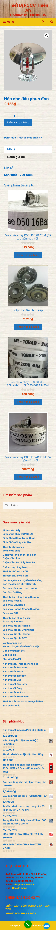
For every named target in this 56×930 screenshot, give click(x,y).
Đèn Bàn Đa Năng (12, 592)
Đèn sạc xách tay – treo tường (20, 588)
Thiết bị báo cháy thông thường (21, 597)
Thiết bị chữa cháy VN (15, 575)
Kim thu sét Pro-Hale (15, 667)
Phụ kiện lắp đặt (12, 659)
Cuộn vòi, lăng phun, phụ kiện (19, 554)
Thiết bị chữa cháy (13, 547)
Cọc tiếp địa (9, 654)
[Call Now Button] (28, 924)
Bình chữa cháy (11, 530)
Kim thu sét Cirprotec (15, 684)
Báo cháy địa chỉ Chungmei (18, 629)
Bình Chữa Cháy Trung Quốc (19, 538)
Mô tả (11, 149)
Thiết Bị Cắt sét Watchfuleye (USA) (23, 701)
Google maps (19, 888)
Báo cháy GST (10, 613)
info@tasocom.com (24, 884)
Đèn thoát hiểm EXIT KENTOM (19, 584)
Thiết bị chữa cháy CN (30, 137)
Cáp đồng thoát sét (14, 650)
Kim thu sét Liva (12, 679)
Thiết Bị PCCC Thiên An (28, 8)
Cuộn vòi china (11, 558)
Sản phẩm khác (11, 705)
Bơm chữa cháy (11, 550)
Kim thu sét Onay (13, 688)
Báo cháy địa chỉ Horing (16, 634)
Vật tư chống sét (12, 643)
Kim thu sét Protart (14, 671)
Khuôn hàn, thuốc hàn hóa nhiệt (21, 646)
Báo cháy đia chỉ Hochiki (17, 625)
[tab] (28, 149)
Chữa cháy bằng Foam (15, 567)
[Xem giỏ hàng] (43, 22)
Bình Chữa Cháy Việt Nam (17, 542)
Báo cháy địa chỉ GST (15, 638)
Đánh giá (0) (16, 157)
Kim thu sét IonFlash (14, 692)
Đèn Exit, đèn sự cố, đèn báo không (22, 580)
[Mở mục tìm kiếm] (51, 22)
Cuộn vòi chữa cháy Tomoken (19, 562)
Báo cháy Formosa (13, 621)
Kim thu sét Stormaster (16, 696)
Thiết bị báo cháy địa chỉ (17, 618)
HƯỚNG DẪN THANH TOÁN (20, 913)
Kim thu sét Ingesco (14, 675)
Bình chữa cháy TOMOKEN (18, 534)
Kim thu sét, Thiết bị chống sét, (20, 663)
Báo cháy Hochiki (12, 600)
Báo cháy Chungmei (14, 604)
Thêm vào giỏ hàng (18, 122)
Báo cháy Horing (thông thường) (21, 609)
